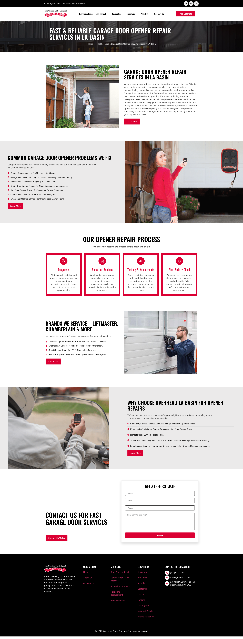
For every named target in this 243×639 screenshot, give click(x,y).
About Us (144, 13)
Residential (116, 13)
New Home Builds (86, 13)
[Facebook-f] (186, 3)
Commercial (101, 13)
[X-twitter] (196, 3)
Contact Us (159, 13)
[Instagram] (191, 3)
